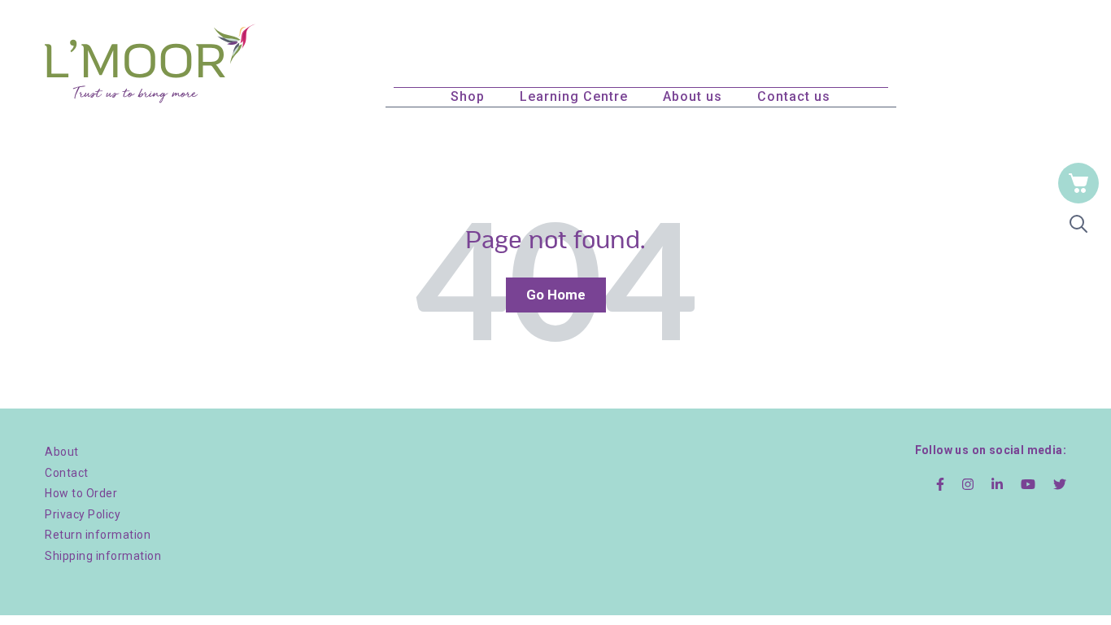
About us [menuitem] (692, 96)
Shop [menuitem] (468, 96)
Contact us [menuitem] (793, 96)
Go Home (556, 294)
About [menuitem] (62, 451)
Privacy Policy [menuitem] (82, 514)
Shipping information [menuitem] (103, 555)
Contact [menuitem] (67, 472)
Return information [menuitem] (97, 534)
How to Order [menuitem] (81, 493)
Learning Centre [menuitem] (574, 96)
